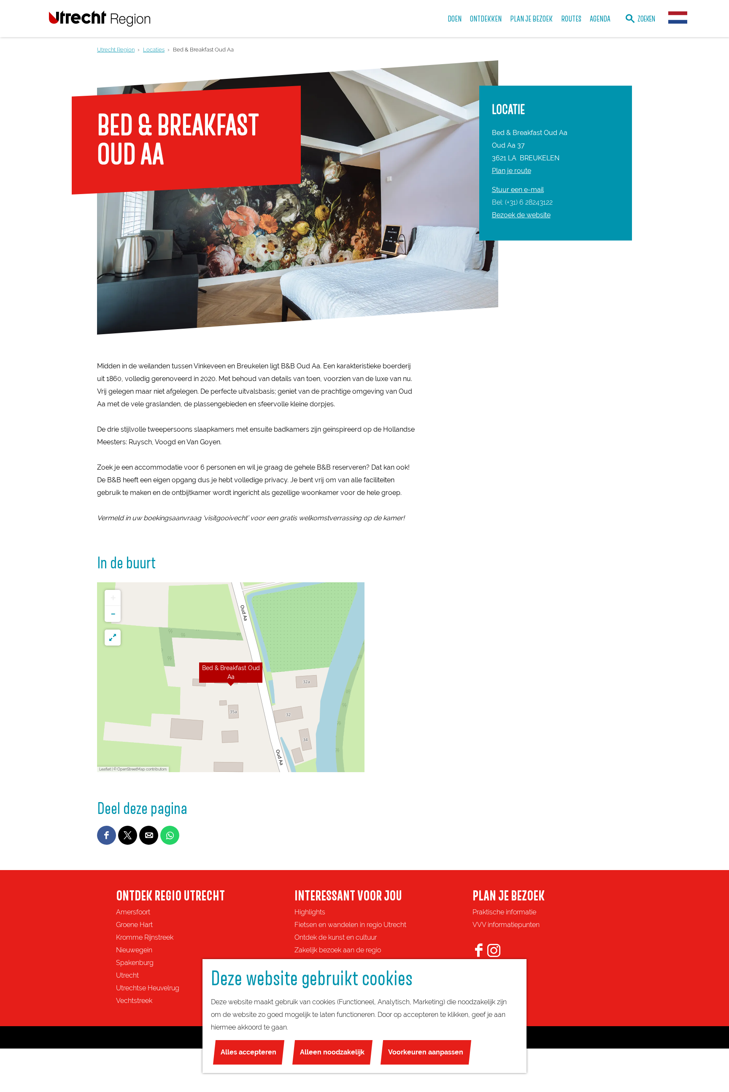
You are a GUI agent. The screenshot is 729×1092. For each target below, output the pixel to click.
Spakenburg (135, 963)
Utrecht (127, 975)
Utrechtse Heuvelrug (147, 988)
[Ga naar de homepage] (99, 18)
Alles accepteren (248, 1052)
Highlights (309, 912)
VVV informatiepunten (506, 925)
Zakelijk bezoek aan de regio (337, 950)
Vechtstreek (134, 1001)
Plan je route (511, 171)
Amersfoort (133, 912)
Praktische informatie (504, 912)
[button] (231, 677)
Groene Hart (134, 925)
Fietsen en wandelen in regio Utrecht (350, 925)
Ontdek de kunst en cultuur (335, 937)
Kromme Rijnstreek (144, 937)
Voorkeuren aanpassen (425, 1052)
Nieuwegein (134, 950)
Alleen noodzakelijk (332, 1052)
